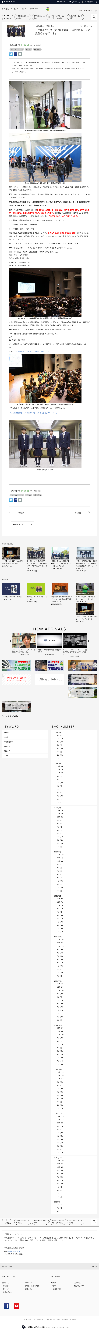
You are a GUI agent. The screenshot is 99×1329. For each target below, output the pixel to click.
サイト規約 (28, 1319)
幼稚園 (6, 732)
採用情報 (65, 1319)
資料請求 (90, 2)
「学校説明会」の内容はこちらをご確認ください (32, 351)
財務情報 (73, 1319)
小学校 (6, 737)
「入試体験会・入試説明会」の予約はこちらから (33, 412)
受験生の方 (29, 1283)
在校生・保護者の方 (32, 1286)
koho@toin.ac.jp (14, 1251)
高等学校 (7, 746)
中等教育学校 (8, 742)
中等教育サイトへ (18, 524)
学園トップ (6, 1283)
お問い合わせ (76, 2)
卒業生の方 (29, 1289)
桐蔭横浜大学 (79, 1286)
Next (88, 641)
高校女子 (7, 751)
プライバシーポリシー (52, 1319)
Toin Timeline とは (88, 10)
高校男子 (7, 756)
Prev (10, 641)
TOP (95, 1266)
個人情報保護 (38, 1319)
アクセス (62, 2)
